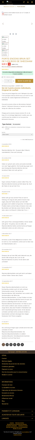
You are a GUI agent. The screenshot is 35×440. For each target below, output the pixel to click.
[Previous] (3, 24)
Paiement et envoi (7, 369)
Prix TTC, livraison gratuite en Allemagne (12, 66)
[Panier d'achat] (32, 2)
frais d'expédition (25, 432)
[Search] (24, 2)
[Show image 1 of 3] (10, 34)
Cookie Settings (17, 434)
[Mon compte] (28, 2)
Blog (3, 401)
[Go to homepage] (11, 3)
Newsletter (5, 404)
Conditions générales (8, 366)
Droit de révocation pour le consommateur (14, 372)
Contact (4, 358)
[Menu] (3, 2)
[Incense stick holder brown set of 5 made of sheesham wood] (17, 22)
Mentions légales (7, 361)
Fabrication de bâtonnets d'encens (12, 390)
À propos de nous (7, 385)
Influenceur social (7, 398)
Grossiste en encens (8, 393)
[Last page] (22, 344)
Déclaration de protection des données (13, 364)
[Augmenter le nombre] (13, 81)
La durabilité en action (8, 387)
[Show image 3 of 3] (16, 34)
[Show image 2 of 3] (13, 34)
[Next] (32, 24)
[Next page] (18, 344)
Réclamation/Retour (8, 395)
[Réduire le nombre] (3, 81)
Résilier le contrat (7, 375)
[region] (17, 34)
